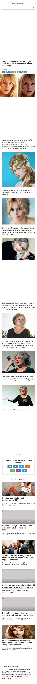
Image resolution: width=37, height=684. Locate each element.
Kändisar (4, 69)
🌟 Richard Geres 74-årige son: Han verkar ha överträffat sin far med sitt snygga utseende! (17, 557)
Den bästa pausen (15, 3)
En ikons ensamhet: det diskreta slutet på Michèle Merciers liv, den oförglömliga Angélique (17, 642)
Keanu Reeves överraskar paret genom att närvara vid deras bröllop (17, 614)
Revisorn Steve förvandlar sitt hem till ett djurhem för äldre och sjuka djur (18, 586)
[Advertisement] (18, 33)
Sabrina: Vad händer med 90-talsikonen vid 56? (14, 499)
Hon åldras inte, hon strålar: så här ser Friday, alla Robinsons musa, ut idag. (17, 528)
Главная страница (7, 59)
